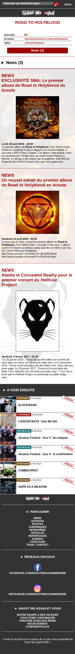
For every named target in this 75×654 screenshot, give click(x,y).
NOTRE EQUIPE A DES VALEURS (37, 614)
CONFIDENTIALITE (37, 626)
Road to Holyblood (37, 22)
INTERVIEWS (37, 529)
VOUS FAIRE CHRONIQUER (37, 617)
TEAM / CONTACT (37, 544)
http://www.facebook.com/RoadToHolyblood (46, 39)
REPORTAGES (37, 535)
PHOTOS (37, 524)
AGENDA (37, 538)
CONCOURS (37, 541)
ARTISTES (37, 521)
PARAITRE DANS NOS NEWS (37, 620)
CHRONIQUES (38, 526)
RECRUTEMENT (37, 623)
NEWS (38, 518)
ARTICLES (37, 532)
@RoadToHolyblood (34, 43)
